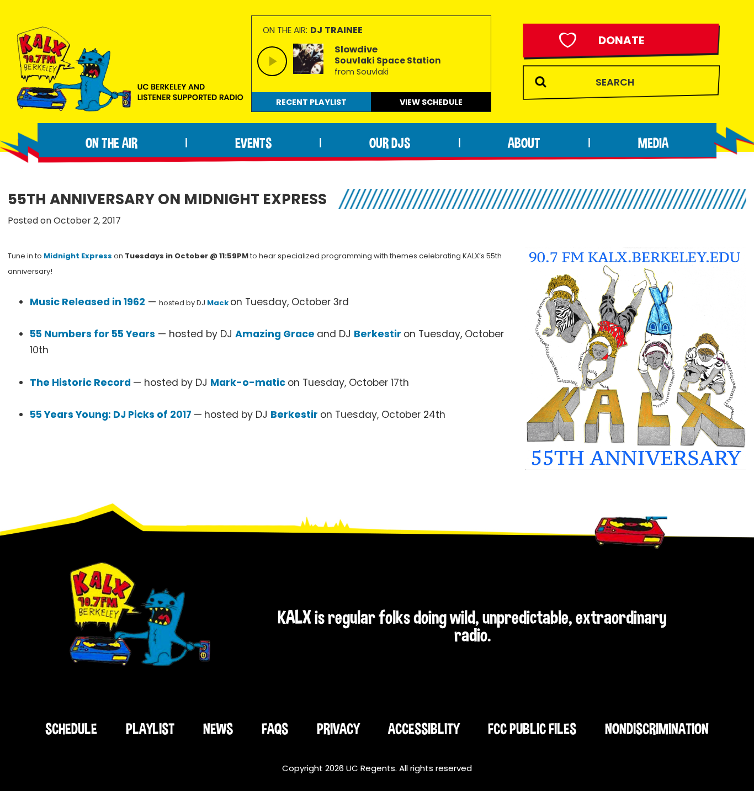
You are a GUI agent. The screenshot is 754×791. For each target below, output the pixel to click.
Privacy (338, 728)
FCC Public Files (532, 728)
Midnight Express (78, 256)
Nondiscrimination (657, 728)
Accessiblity (423, 728)
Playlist (150, 728)
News (218, 728)
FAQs (275, 728)
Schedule (71, 728)
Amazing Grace (275, 334)
